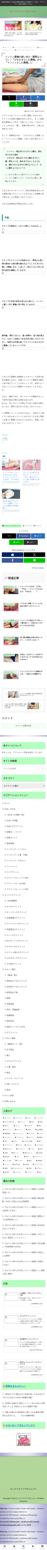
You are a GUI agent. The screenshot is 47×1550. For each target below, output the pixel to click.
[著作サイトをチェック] (12, 554)
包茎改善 (10, 1004)
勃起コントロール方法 (16, 1027)
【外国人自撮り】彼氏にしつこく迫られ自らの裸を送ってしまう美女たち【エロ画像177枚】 (23, 1405)
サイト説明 (9, 1096)
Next (45, 29)
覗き (8, 1073)
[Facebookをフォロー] (12, 560)
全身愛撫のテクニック (16, 918)
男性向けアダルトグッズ (17, 981)
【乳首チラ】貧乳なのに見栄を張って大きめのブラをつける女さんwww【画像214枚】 (23, 1395)
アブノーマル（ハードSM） (18, 889)
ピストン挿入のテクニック (18, 952)
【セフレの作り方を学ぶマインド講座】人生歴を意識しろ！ (23, 1190)
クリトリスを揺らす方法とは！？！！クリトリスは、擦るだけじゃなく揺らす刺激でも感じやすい (31, 477)
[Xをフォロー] (34, 554)
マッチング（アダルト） (17, 861)
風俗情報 (10, 843)
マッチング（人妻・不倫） (18, 855)
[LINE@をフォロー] (34, 560)
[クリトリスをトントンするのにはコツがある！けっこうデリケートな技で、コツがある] (11, 465)
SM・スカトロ (13, 1084)
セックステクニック (12, 895)
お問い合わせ (9, 1101)
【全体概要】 (12, 901)
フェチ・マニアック (15, 1078)
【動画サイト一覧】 (15, 1044)
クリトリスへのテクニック (12, 526)
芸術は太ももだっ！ (15, 1386)
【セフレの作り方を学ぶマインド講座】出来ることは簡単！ (23, 1254)
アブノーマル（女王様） (17, 883)
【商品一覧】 (12, 975)
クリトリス (28, 526)
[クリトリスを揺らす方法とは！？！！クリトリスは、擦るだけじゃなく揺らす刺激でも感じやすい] (31, 465)
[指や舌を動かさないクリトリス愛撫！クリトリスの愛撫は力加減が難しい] (11, 493)
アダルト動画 (9, 1038)
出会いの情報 (12, 820)
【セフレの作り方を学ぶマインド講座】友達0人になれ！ (23, 1263)
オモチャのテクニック (16, 946)
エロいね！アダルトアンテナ (20, 1425)
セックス (38, 526)
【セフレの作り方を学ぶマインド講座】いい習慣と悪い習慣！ (23, 1272)
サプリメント (12, 1032)
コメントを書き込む (23, 726)
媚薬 (8, 998)
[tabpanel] (13, 28)
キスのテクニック (14, 906)
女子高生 (10, 1050)
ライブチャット (13, 872)
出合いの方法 (9, 809)
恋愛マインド (12, 838)
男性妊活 (10, 1021)
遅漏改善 (10, 1015)
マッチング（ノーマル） (17, 849)
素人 (8, 1055)
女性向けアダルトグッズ (17, 987)
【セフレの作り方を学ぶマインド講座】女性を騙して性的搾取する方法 (23, 1245)
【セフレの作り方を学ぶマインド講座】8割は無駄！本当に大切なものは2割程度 (23, 1199)
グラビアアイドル (14, 1061)
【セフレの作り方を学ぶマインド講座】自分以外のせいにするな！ (23, 1227)
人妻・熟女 (11, 1067)
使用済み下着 (12, 992)
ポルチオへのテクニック (17, 958)
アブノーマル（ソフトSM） (18, 878)
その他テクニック (14, 964)
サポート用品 (9, 969)
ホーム (7, 803)
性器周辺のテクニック (16, 929)
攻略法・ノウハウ (14, 832)
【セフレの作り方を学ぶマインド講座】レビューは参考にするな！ (23, 1208)
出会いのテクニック (15, 826)
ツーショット (12, 866)
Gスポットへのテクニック (17, 941)
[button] (31, 104)
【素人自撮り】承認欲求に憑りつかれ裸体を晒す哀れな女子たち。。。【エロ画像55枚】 (23, 1414)
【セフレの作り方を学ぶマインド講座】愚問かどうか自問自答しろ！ (23, 1218)
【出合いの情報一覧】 (16, 815)
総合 (8, 1090)
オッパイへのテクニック (17, 912)
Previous (2, 29)
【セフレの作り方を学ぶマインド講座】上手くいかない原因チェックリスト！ (23, 1236)
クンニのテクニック (15, 935)
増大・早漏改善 (13, 1010)
